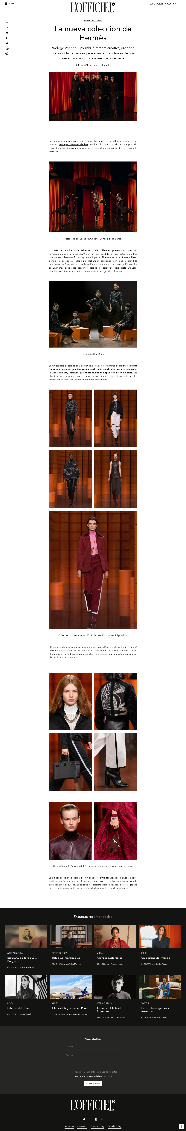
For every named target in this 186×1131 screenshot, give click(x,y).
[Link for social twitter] (84, 1119)
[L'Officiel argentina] (93, 8)
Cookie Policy (114, 1126)
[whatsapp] (7, 48)
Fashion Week (93, 20)
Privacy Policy (106, 1076)
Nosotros (69, 1126)
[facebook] (7, 28)
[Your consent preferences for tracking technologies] (181, 1126)
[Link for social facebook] (90, 1119)
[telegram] (7, 53)
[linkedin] (7, 38)
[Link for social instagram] (96, 1119)
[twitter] (7, 43)
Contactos (82, 1126)
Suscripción (156, 4)
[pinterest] (7, 33)
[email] (7, 23)
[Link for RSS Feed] (102, 1119)
